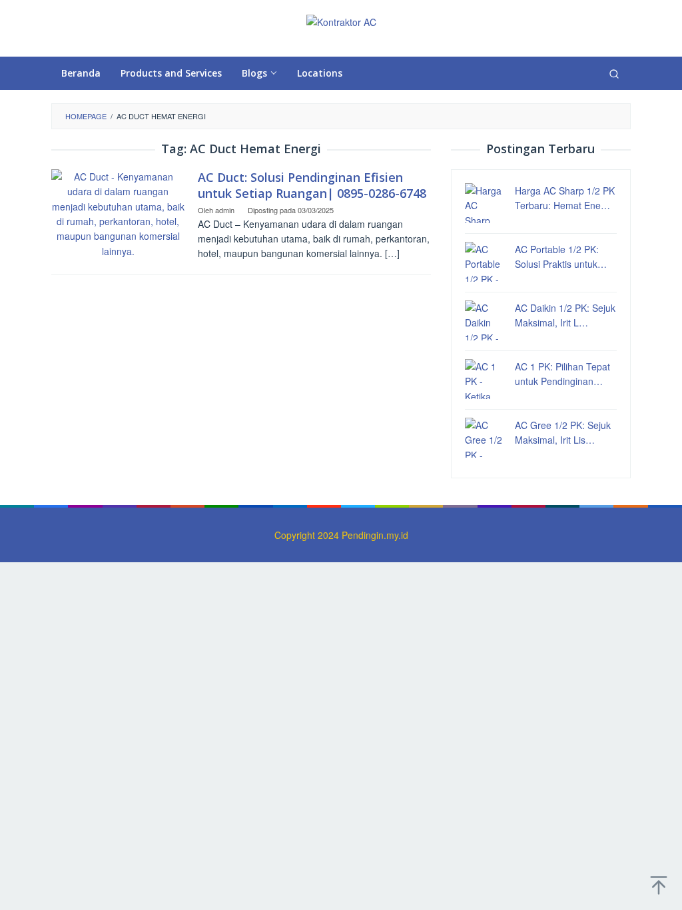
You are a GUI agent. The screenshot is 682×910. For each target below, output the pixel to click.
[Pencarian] (614, 73)
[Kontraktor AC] (341, 20)
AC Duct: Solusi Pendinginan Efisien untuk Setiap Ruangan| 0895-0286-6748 (312, 185)
